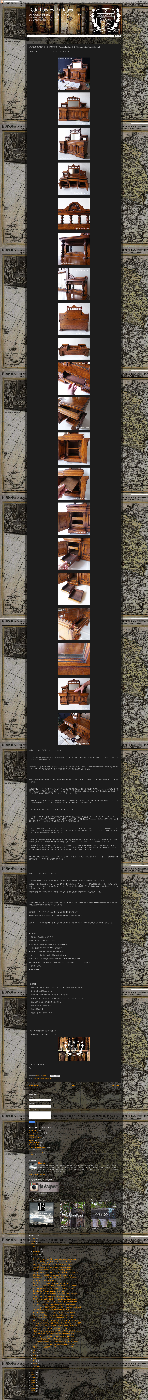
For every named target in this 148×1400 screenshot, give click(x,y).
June (35, 1355)
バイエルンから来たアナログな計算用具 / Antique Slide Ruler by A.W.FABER (57, 1323)
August (35, 1350)
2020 (33, 1377)
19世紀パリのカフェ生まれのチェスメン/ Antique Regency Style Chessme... (57, 1331)
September (36, 1257)
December (36, 1249)
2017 (33, 1385)
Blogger (87, 1396)
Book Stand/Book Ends (36, 1133)
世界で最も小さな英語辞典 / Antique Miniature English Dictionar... (53, 1270)
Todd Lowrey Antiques (51, 9)
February (36, 1366)
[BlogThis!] (53, 1076)
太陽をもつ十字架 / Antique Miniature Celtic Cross (48, 1280)
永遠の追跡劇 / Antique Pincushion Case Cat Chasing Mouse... (52, 1267)
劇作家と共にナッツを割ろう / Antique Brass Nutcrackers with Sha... (54, 1344)
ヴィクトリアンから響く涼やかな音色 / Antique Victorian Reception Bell (55, 1325)
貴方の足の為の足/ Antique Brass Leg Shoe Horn (48, 1291)
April (34, 1361)
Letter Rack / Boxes (35, 1138)
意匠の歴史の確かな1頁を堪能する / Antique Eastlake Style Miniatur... (55, 1299)
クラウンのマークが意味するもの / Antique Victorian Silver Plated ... (54, 1333)
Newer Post (34, 1085)
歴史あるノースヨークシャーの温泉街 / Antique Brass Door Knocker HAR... (56, 1320)
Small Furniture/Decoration (42, 1078)
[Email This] (51, 1076)
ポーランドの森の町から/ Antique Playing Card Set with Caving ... (53, 1339)
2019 (33, 1380)
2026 (33, 1238)
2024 (33, 1244)
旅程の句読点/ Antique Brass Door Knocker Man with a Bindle (52, 1264)
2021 (33, 1375)
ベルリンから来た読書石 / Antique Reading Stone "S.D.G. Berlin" (53, 1317)
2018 (33, 1383)
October (36, 1254)
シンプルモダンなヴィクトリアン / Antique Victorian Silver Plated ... (54, 1336)
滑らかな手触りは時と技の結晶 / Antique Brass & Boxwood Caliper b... (55, 1259)
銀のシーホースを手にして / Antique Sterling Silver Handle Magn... (54, 1315)
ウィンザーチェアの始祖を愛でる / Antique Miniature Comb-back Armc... (56, 1341)
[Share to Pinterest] (59, 1076)
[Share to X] (55, 1076)
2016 (33, 1388)
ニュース (32, 1154)
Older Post (114, 1085)
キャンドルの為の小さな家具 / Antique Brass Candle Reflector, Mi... (54, 1262)
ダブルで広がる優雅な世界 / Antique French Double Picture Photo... (54, 1288)
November (36, 1251)
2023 (33, 1246)
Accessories (33, 1130)
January (36, 1369)
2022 (33, 1372)
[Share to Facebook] (57, 1076)
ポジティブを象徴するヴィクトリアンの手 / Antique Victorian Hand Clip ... (56, 1272)
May (34, 1358)
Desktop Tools (33, 1135)
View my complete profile (37, 1174)
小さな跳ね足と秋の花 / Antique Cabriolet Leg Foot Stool (51, 1309)
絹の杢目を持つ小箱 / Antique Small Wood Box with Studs (51, 1283)
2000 (33, 1391)
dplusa (42, 1163)
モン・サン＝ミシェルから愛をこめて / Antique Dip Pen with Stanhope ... (56, 1301)
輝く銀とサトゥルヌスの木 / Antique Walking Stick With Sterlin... (53, 1328)
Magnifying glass (34, 1145)
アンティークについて (36, 1152)
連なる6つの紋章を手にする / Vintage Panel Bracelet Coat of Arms (54, 1312)
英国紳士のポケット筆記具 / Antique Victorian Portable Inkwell (52, 1275)
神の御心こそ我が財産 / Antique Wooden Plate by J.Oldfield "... (52, 1296)
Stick (30, 1150)
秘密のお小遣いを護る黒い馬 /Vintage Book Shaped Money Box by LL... (55, 1293)
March (35, 1363)
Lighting (31, 1140)
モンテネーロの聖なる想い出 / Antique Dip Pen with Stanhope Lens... (55, 1304)
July (34, 1353)
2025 (33, 1241)
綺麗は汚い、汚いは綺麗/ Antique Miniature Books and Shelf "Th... (54, 1347)
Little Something (34, 1142)
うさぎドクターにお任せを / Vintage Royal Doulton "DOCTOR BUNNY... (55, 1286)
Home (74, 1085)
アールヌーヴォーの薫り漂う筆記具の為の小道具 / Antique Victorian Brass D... (57, 1307)
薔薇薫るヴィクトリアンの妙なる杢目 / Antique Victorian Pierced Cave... (56, 1278)
